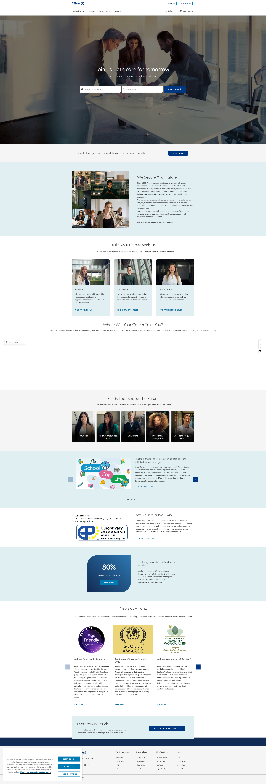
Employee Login (186, 3)
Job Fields (118, 11)
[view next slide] (195, 479)
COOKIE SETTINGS (69, 774)
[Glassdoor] (89, 765)
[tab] (128, 499)
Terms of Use (181, 765)
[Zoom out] (260, 344)
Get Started (178, 153)
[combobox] (100, 89)
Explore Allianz (141, 757)
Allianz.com (120, 769)
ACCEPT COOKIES (69, 759)
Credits (179, 757)
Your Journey (161, 761)
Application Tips (162, 769)
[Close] (78, 752)
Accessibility (180, 769)
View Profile (171, 3)
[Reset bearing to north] (260, 347)
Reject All (69, 766)
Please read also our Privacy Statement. (35, 772)
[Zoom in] (260, 341)
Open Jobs (92, 11)
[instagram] (85, 765)
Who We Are (141, 761)
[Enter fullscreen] (260, 351)
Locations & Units (162, 757)
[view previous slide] (70, 479)
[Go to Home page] (78, 3)
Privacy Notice (181, 761)
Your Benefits (141, 769)
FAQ (117, 765)
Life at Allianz (141, 765)
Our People (120, 761)
